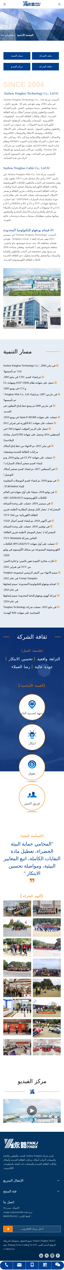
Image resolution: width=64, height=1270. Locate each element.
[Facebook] (58, 1255)
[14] (17, 1027)
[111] (47, 968)
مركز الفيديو (17, 66)
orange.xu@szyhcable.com (15, 1212)
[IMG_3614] (47, 947)
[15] (17, 1047)
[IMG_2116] (17, 988)
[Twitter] (47, 1255)
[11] (17, 908)
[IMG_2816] (17, 1008)
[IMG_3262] (47, 927)
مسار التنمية (17, 56)
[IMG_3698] (17, 947)
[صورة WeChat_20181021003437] (47, 1008)
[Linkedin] (52, 1255)
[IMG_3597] (17, 927)
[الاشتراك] (8, 1229)
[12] (47, 908)
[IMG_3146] (47, 1028)
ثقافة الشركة (45, 66)
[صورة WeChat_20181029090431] (47, 988)
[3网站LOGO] (21, 1144)
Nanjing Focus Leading (19, 1245)
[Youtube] (41, 1255)
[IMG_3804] (17, 968)
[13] (47, 1047)
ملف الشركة (45, 56)
